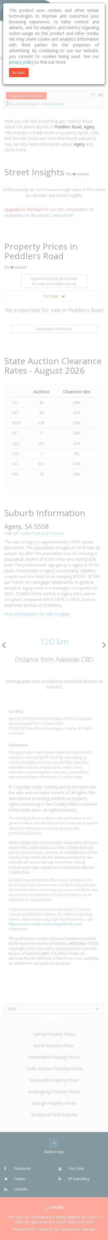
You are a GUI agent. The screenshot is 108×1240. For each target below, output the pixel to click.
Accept (18, 72)
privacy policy (21, 62)
